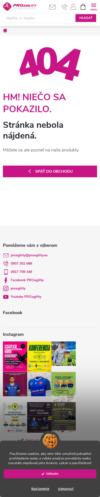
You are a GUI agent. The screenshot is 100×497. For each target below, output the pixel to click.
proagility (18, 288)
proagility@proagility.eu (29, 255)
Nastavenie (40, 488)
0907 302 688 (21, 263)
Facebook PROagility (27, 280)
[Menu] (93, 6)
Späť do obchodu (54, 171)
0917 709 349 (21, 271)
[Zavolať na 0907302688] (64, 7)
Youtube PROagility (26, 296)
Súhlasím (52, 473)
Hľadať (85, 18)
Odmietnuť (66, 489)
